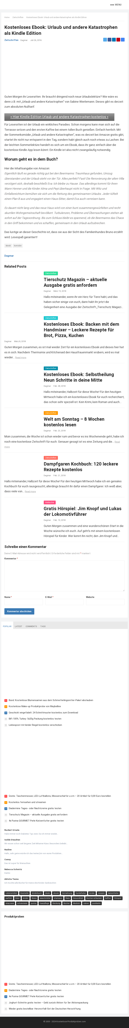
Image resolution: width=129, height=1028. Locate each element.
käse (17, 898)
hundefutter (81, 893)
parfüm (9, 898)
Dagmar (24, 40)
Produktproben (14, 916)
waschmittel (45, 898)
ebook (8, 246)
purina (33, 903)
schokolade (22, 903)
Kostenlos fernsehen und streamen (27, 802)
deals (47, 893)
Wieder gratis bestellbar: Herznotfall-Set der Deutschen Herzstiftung (45, 1008)
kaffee (108, 898)
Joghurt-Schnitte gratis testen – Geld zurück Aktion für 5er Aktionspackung (48, 1002)
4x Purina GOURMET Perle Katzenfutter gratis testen (36, 820)
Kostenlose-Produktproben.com (71, 1021)
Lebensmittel (11, 893)
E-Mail (49, 597)
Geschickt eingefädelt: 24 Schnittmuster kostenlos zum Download (43, 712)
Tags (42, 626)
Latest (18, 626)
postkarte (96, 903)
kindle (92, 893)
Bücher (67, 903)
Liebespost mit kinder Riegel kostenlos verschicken (35, 725)
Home (6, 17)
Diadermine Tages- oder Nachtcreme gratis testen (35, 808)
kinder (25, 898)
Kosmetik (24, 893)
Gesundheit (78, 898)
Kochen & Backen (94, 898)
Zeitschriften (17, 17)
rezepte (101, 893)
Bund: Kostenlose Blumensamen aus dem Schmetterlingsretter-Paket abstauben (51, 700)
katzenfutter (113, 893)
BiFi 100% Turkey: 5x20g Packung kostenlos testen (35, 718)
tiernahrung (67, 893)
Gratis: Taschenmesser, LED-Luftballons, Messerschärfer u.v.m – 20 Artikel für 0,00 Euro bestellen (60, 796)
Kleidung (56, 903)
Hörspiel (117, 898)
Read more (20, 357)
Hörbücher (49, 502)
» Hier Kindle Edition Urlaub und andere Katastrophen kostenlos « (59, 117)
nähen (86, 903)
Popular (7, 626)
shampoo (58, 898)
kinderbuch (37, 893)
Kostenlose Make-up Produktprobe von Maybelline (35, 706)
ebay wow (10, 903)
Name (8, 597)
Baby (68, 898)
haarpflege (44, 903)
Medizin (76, 903)
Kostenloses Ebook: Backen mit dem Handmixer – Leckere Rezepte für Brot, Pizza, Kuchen (81, 330)
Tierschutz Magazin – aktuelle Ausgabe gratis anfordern (38, 814)
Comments (31, 626)
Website (90, 597)
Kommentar (11, 558)
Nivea (34, 898)
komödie (17, 246)
